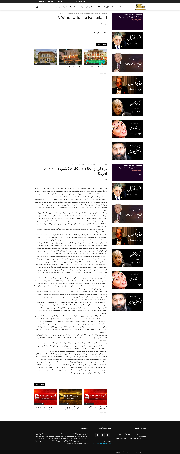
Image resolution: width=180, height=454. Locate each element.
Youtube (59, 2)
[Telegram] (45, 1)
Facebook (41, 2)
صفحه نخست (63, 14)
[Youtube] (54, 1)
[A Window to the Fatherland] (45, 57)
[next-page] (105, 72)
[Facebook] (35, 1)
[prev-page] (101, 72)
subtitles (70, 14)
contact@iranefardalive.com (101, 443)
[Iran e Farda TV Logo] (140, 7)
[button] (36, 6)
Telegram (50, 2)
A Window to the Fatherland (82, 14)
